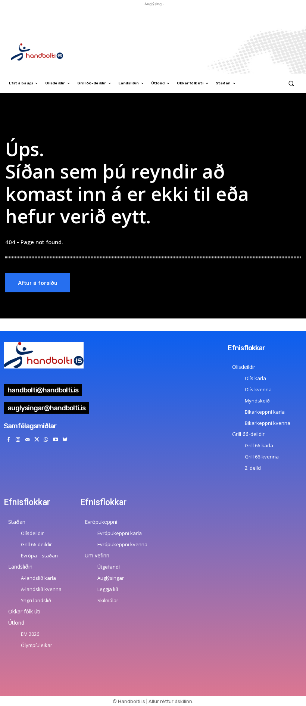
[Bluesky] (64, 439)
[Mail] (27, 439)
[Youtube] (55, 439)
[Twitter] (36, 439)
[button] (291, 83)
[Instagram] (17, 439)
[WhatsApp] (46, 439)
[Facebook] (8, 439)
